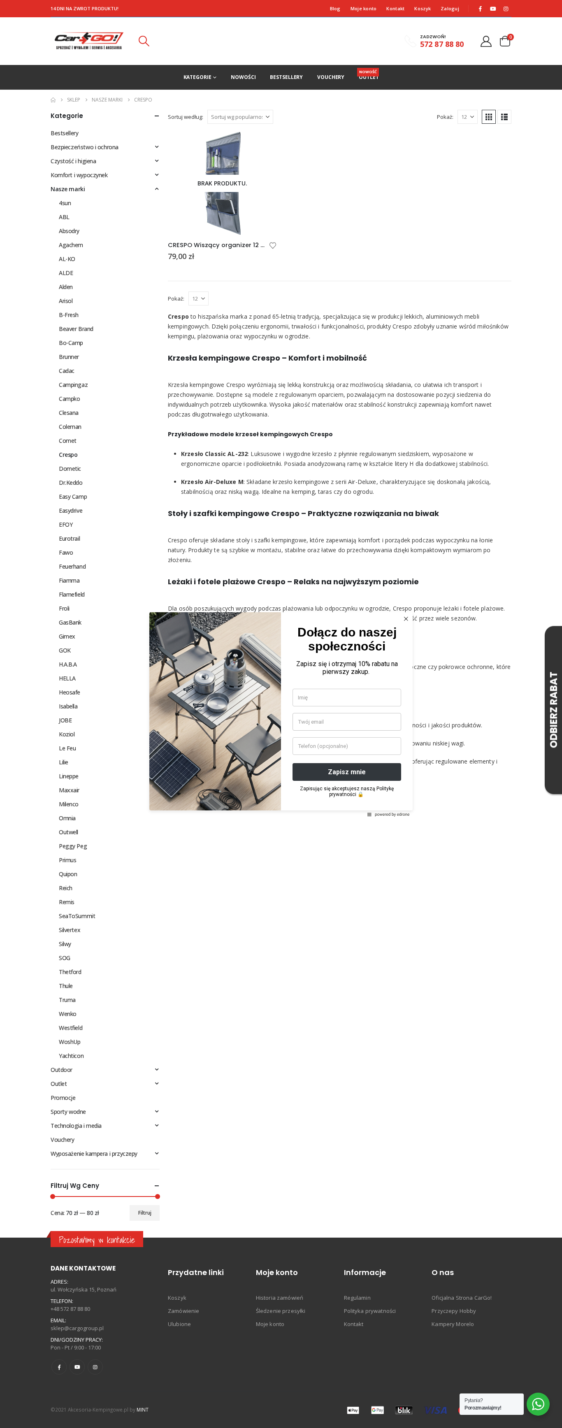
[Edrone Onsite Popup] (281, 714)
